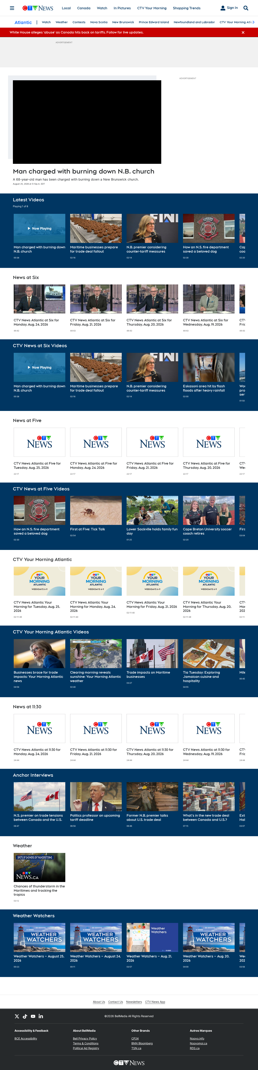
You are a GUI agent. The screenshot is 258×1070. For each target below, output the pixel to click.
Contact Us (115, 1001)
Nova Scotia (98, 22)
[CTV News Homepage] (38, 8)
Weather (62, 22)
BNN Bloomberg (142, 1043)
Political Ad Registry (86, 1048)
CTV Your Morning (151, 8)
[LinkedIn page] (41, 1016)
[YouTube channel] (33, 1016)
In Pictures (122, 8)
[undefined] (39, 236)
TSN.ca (136, 1048)
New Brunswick (123, 22)
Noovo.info (197, 1038)
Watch (102, 8)
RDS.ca (195, 1048)
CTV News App (155, 1001)
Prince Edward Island (154, 22)
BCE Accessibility (26, 1038)
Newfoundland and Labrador (194, 22)
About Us (99, 1001)
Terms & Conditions (85, 1043)
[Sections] (12, 8)
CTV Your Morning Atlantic (239, 22)
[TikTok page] (25, 1016)
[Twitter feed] (17, 1016)
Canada (84, 8)
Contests (79, 22)
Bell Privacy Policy (85, 1038)
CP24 (135, 1038)
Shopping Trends (187, 8)
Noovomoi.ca (198, 1043)
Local (66, 8)
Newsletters (134, 1001)
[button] (237, 236)
